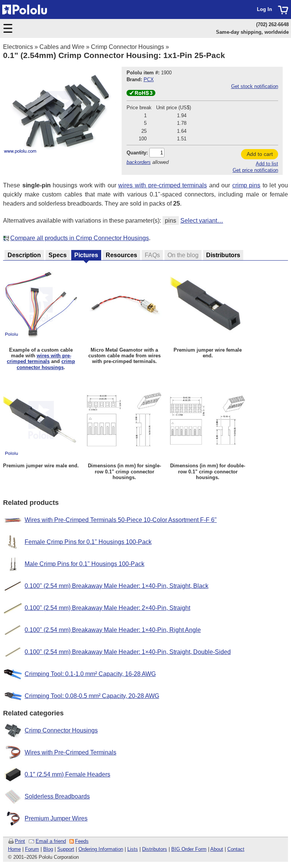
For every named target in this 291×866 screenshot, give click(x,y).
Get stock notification (254, 86)
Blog (48, 849)
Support (65, 849)
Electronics (18, 47)
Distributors (154, 849)
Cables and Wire (61, 47)
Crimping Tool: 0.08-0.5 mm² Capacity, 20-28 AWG (92, 696)
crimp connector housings (46, 364)
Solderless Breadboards (57, 796)
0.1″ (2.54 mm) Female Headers (67, 774)
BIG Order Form (189, 849)
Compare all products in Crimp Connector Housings (79, 238)
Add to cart (260, 154)
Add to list (267, 164)
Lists (132, 849)
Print (20, 841)
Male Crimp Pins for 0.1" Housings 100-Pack (84, 564)
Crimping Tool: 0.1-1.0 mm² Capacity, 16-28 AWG (90, 674)
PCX (149, 79)
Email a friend (51, 841)
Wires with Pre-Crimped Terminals (70, 752)
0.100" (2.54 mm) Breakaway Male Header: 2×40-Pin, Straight (107, 608)
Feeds (82, 841)
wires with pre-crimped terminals (162, 185)
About (216, 849)
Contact (235, 849)
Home (14, 849)
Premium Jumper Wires (56, 818)
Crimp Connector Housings (127, 47)
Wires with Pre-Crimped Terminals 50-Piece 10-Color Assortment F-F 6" (121, 520)
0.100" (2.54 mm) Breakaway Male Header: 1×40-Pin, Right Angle (113, 630)
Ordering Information (100, 849)
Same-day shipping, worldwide (252, 32)
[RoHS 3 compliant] (141, 94)
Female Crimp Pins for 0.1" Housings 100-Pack (88, 542)
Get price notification (255, 170)
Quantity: (137, 153)
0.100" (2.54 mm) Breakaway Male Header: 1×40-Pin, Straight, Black (116, 586)
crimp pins (246, 185)
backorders (139, 162)
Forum (32, 849)
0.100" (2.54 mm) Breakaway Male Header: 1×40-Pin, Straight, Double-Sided (128, 652)
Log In (264, 9)
